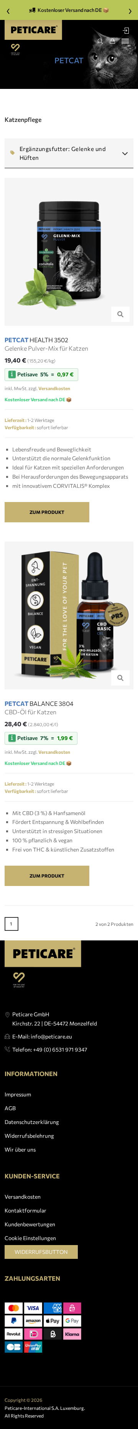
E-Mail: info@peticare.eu (42, 1036)
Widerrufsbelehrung (29, 1135)
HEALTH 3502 (36, 339)
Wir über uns (20, 1149)
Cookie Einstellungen (30, 1238)
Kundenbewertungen (30, 1224)
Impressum (18, 1094)
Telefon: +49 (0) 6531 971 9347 (49, 1049)
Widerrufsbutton (41, 1252)
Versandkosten (23, 1196)
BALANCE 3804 (39, 703)
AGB (10, 1108)
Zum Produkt (47, 512)
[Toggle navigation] (125, 41)
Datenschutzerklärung (32, 1122)
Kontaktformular (25, 1210)
